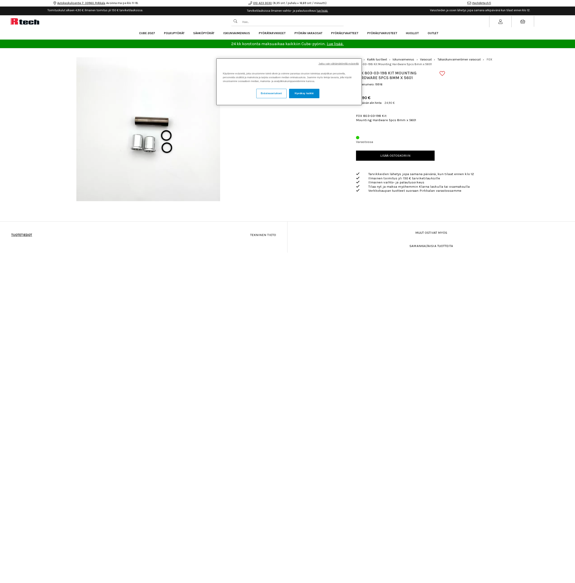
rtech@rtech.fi (481, 3)
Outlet (433, 33)
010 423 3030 (262, 3)
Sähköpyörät (203, 33)
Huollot (412, 33)
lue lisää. (322, 10)
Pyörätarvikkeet (272, 33)
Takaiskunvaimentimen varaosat (459, 59)
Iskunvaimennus (236, 33)
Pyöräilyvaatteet (344, 33)
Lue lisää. (335, 43)
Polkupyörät (174, 33)
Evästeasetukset (271, 93)
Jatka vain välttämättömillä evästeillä (338, 63)
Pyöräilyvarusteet (382, 33)
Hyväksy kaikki (304, 93)
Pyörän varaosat (308, 33)
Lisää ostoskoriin (395, 156)
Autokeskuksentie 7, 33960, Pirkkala (81, 3)
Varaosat (426, 59)
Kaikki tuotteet (377, 59)
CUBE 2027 (147, 33)
